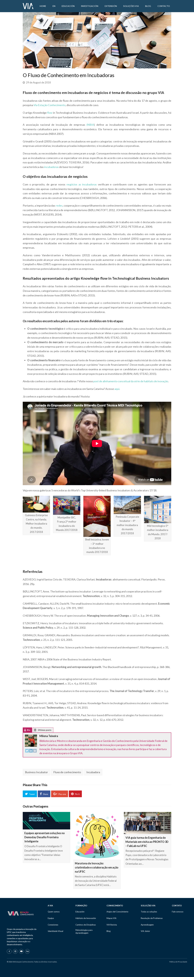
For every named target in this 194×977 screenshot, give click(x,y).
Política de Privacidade (178, 962)
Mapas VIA (111, 918)
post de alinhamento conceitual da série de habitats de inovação (130, 381)
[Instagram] (35, 751)
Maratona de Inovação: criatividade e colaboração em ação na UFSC (96, 867)
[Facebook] (9, 951)
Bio (28, 730)
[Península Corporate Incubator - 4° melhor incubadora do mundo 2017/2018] (127, 505)
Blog (108, 931)
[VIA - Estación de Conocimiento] (28, 5)
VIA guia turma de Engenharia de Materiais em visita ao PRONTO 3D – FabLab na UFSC (146, 842)
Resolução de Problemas (152, 918)
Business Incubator (36, 772)
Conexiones (53, 924)
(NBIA (90, 124)
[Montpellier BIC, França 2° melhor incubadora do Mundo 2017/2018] (66, 505)
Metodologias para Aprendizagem (83, 931)
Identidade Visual (55, 931)
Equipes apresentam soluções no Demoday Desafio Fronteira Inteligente (44, 837)
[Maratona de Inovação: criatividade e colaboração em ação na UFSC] (97, 836)
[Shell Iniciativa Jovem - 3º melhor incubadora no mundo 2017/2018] (97, 516)
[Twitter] (27, 751)
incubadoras (51, 167)
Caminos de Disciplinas (85, 924)
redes (59, 205)
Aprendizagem (147, 924)
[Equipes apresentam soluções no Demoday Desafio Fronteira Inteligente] (46, 820)
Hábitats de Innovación (85, 918)
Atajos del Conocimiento (117, 911)
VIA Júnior (145, 931)
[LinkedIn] (31, 751)
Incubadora (93, 772)
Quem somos (54, 911)
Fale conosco (177, 911)
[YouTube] (21, 951)
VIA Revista (112, 924)
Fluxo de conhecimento (67, 772)
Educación (79, 911)
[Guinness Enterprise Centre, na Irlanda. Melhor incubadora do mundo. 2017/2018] (36, 504)
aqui (116, 388)
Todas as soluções (149, 911)
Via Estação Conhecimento (49, 105)
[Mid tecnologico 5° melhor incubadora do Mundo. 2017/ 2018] (157, 509)
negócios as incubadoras (82, 184)
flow (49, 112)
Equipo (51, 918)
